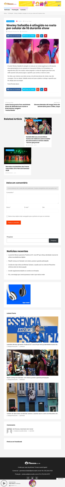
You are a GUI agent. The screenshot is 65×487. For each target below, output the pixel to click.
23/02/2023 (24, 31)
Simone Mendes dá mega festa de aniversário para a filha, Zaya (47, 105)
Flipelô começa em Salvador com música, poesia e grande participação (28, 261)
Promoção (15, 10)
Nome (8, 207)
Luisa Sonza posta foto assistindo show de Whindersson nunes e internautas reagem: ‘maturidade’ (17, 107)
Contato (23, 10)
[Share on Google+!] (37, 35)
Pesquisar (10, 237)
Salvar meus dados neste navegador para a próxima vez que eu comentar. (29, 216)
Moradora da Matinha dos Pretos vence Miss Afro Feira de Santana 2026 (17, 168)
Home (5, 13)
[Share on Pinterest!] (45, 35)
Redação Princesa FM (13, 31)
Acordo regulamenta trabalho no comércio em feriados (23, 270)
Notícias (7, 10)
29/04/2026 (30, 145)
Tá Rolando (10, 13)
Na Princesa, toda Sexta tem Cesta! (23, 429)
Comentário (10, 192)
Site (43, 207)
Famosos (29, 120)
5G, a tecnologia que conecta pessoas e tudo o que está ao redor (26, 274)
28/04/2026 (10, 173)
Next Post (56, 102)
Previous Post (9, 102)
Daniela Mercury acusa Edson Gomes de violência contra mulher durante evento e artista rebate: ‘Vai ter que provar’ (38, 140)
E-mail (26, 207)
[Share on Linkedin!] (41, 35)
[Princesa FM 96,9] (10, 4)
